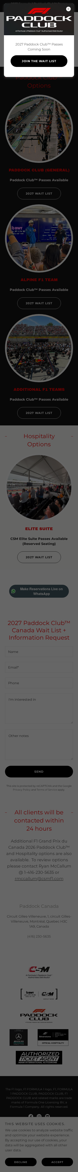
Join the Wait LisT (39, 61)
